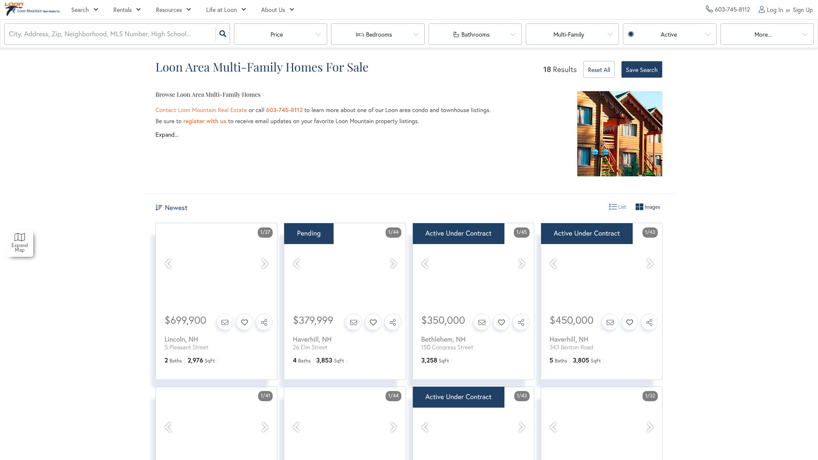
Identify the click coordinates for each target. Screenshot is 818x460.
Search (80, 10)
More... (763, 34)
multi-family (568, 34)
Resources (169, 10)
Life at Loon (221, 10)
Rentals (122, 10)
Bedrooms (379, 34)
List (621, 207)
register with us (204, 121)
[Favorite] (244, 322)
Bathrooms (475, 34)
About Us (273, 10)
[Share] (264, 322)
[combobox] (10, 34)
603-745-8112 (284, 110)
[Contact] (224, 322)
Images (651, 207)
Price (277, 34)
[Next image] (265, 263)
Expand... (167, 134)
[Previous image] (168, 263)
